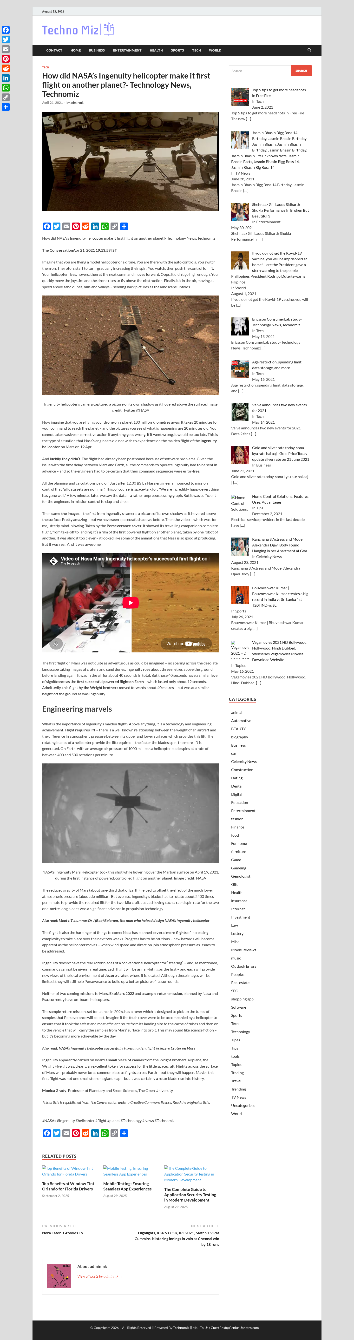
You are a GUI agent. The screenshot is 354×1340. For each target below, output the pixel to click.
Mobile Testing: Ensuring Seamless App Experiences (127, 1186)
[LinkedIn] (6, 78)
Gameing (238, 868)
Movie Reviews (243, 949)
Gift (234, 884)
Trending (238, 1089)
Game (236, 859)
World (215, 50)
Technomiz (181, 1328)
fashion (237, 818)
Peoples (237, 974)
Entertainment (127, 50)
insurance (239, 900)
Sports (177, 50)
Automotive (241, 720)
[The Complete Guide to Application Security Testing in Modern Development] (191, 1175)
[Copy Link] (6, 97)
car (233, 753)
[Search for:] (270, 70)
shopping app (242, 999)
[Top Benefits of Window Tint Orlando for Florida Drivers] (69, 1172)
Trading (237, 1072)
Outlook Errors (243, 966)
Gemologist (240, 876)
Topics (236, 1064)
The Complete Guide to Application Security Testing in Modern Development (190, 1194)
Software (238, 1007)
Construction (242, 769)
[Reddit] (6, 68)
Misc (235, 941)
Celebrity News (244, 761)
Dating (237, 777)
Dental (237, 786)
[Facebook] (6, 30)
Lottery (237, 933)
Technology (240, 1031)
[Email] (6, 49)
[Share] (6, 107)
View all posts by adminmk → (100, 1276)
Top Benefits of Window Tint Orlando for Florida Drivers (68, 1186)
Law (234, 925)
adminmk (77, 103)
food (235, 835)
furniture (238, 851)
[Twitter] (6, 39)
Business (97, 50)
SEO (234, 990)
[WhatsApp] (6, 87)
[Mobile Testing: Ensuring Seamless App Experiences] (130, 1172)
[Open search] (309, 50)
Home (76, 50)
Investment (240, 917)
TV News (238, 1097)
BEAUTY (238, 728)
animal (236, 712)
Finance (237, 827)
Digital (236, 794)
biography (239, 737)
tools (235, 1056)
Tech (196, 50)
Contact (54, 50)
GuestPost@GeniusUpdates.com (235, 1328)
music (236, 958)
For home (239, 843)
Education (239, 802)
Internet (238, 908)
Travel (236, 1080)
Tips (234, 1048)
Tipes (235, 1040)
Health (156, 50)
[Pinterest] (6, 59)
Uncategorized (243, 1105)
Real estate (240, 982)
